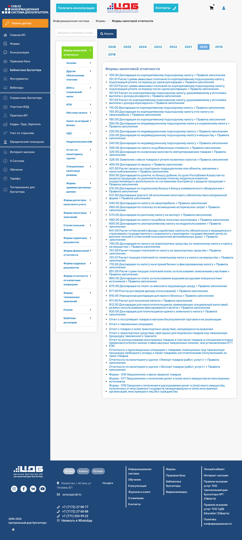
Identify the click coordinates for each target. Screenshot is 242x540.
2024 (143, 47)
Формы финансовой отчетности (76, 252)
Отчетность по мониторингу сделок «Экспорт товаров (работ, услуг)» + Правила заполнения (164, 368)
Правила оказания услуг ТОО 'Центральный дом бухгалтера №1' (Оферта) (216, 490)
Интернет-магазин (216, 475)
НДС (69, 133)
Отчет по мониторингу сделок (74, 154)
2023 (158, 47)
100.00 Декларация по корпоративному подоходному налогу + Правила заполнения (167, 75)
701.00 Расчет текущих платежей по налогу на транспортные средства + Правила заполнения (165, 252)
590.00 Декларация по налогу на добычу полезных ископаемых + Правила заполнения (169, 219)
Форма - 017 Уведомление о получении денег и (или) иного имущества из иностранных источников (169, 380)
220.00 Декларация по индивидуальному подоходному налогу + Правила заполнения (168, 131)
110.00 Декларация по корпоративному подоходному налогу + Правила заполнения (167, 107)
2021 (188, 47)
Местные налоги (76, 112)
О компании (135, 498)
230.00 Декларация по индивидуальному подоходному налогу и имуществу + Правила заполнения (169, 137)
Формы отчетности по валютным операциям (76, 280)
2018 (112, 54)
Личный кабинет (214, 469)
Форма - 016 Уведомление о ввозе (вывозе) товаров (145, 374)
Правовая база (175, 475)
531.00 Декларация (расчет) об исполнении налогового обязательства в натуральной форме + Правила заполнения (168, 197)
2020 (204, 47)
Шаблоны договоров (70, 320)
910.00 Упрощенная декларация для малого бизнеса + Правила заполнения (161, 295)
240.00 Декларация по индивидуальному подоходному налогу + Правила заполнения (168, 143)
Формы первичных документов (75, 240)
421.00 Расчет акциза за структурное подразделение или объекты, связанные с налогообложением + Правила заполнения (164, 170)
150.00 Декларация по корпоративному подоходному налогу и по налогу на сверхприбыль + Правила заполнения (161, 113)
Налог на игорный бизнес (77, 123)
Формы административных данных (77, 187)
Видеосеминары (176, 492)
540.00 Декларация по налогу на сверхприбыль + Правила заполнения (158, 203)
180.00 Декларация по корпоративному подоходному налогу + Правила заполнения (167, 119)
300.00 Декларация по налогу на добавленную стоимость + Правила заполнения (165, 147)
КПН (69, 104)
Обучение (134, 479)
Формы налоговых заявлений (75, 214)
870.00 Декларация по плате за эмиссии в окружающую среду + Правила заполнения (168, 286)
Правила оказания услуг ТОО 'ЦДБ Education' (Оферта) (216, 509)
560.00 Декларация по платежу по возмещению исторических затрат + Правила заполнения (164, 209)
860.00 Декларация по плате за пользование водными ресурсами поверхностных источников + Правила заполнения (165, 280)
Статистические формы (74, 227)
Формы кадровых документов (75, 265)
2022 (173, 47)
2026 (112, 47)
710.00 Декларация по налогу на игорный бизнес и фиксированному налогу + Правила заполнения (168, 266)
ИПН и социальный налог (74, 92)
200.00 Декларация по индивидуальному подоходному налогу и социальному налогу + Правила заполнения (169, 125)
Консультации (137, 486)
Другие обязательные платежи (75, 75)
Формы (170, 469)
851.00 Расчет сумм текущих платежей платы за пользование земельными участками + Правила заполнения (169, 273)
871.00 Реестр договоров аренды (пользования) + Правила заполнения (158, 291)
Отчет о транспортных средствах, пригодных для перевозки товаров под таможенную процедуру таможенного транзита (168, 335)
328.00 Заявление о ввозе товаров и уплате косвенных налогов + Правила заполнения (168, 159)
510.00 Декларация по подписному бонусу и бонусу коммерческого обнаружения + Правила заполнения (167, 190)
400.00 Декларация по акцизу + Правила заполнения (145, 164)
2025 (127, 47)
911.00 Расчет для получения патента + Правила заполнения (150, 300)
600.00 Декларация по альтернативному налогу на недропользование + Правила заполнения (165, 225)
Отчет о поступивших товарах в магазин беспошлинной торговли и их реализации (165, 319)
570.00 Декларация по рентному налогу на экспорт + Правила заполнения (160, 214)
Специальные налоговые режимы (75, 170)
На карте (107, 483)
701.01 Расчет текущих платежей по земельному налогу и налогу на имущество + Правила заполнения (171, 259)
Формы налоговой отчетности (75, 52)
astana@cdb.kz (71, 494)
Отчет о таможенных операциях (131, 324)
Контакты (134, 504)
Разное (68, 309)
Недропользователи (77, 141)
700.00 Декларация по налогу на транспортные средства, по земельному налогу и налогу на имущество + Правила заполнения (170, 245)
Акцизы (71, 62)
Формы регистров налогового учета (75, 202)
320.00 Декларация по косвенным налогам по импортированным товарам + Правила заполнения (167, 153)
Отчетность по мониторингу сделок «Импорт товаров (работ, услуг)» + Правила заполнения (164, 361)
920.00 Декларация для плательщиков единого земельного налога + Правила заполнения (163, 313)
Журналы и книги (139, 492)
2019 (219, 47)
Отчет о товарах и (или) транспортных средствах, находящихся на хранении (161, 329)
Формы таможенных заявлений (72, 297)
